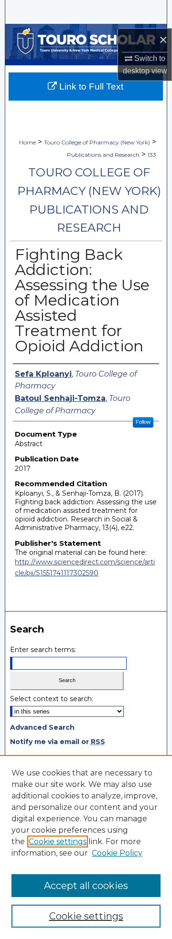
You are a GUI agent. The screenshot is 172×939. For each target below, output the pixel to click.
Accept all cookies (86, 885)
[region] (86, 847)
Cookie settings (57, 841)
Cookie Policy (117, 852)
